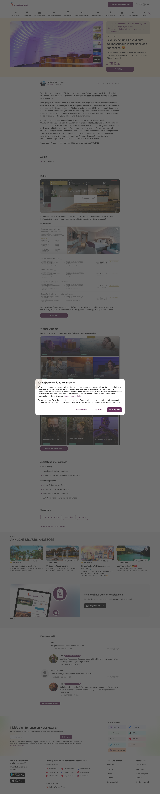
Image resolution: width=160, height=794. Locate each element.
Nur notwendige (81, 410)
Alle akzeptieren (114, 410)
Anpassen (98, 410)
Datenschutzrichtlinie (72, 396)
